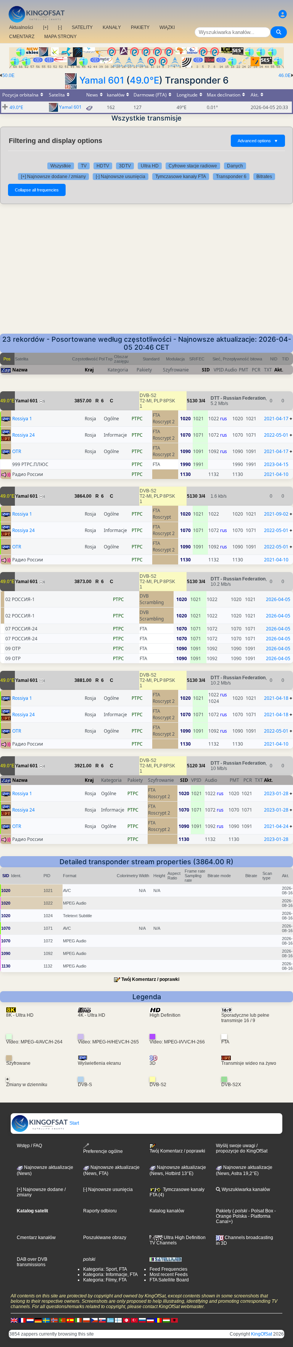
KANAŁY (112, 27)
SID (206, 369)
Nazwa (19, 369)
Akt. (278, 369)
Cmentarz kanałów (36, 1237)
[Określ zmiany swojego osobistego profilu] (283, 14)
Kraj (89, 369)
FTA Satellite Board (169, 1280)
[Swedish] (46, 1320)
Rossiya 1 (22, 418)
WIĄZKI (167, 27)
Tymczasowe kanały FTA (180, 176)
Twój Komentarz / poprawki (150, 979)
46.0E (285, 75)
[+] (45, 27)
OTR (16, 451)
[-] (60, 27)
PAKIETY (140, 27)
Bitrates (264, 176)
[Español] (70, 1320)
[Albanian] (174, 1320)
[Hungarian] (166, 1320)
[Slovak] (102, 1320)
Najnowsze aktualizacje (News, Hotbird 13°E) (178, 1170)
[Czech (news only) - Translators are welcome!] (94, 1320)
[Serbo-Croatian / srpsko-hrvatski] (150, 1320)
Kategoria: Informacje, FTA (110, 1274)
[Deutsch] (38, 1320)
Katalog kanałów (167, 1211)
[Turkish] (134, 1320)
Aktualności (21, 27)
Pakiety (223, 1211)
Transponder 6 (231, 176)
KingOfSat (261, 1334)
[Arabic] (126, 1320)
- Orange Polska (246, 1213)
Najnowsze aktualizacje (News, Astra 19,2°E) (244, 1170)
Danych (235, 166)
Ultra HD (150, 166)
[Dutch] (30, 1320)
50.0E (8, 75)
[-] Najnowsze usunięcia (120, 176)
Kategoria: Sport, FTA (105, 1269)
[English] (14, 1320)
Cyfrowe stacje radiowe (193, 166)
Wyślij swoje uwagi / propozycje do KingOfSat (241, 1148)
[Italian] (78, 1320)
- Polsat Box (260, 1211)
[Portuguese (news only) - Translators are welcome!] (62, 1320)
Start (73, 1123)
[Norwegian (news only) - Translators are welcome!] (54, 1320)
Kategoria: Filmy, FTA (105, 1280)
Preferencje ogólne (103, 1151)
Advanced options (258, 140)
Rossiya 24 (23, 435)
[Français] (22, 1320)
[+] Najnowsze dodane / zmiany (53, 176)
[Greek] (110, 1320)
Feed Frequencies (168, 1269)
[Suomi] (118, 1320)
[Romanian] (158, 1320)
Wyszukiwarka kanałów (245, 1189)
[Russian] (142, 1320)
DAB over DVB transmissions (32, 1262)
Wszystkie (60, 166)
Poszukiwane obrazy (104, 1237)
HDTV (103, 166)
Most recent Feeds (169, 1274)
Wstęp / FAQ (29, 1145)
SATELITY (82, 27)
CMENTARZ (21, 36)
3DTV (125, 166)
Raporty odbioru (100, 1211)
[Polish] (86, 1320)
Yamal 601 (101, 80)
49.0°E (144, 80)
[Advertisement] (146, 268)
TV (84, 166)
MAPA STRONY (60, 36)
